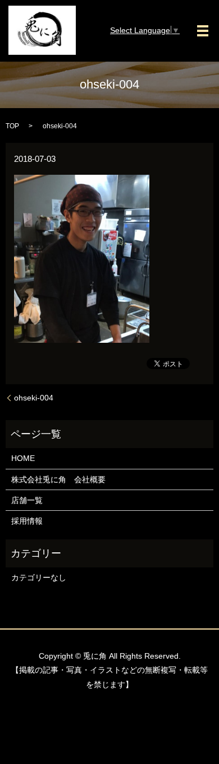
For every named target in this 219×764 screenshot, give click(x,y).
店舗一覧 (27, 500)
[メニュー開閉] (202, 30)
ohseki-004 (33, 397)
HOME (23, 458)
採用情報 (27, 520)
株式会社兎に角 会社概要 (58, 479)
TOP (12, 126)
